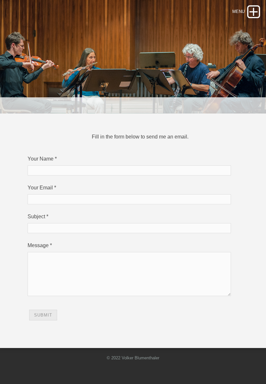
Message (38, 245)
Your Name (41, 159)
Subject (36, 216)
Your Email (40, 187)
